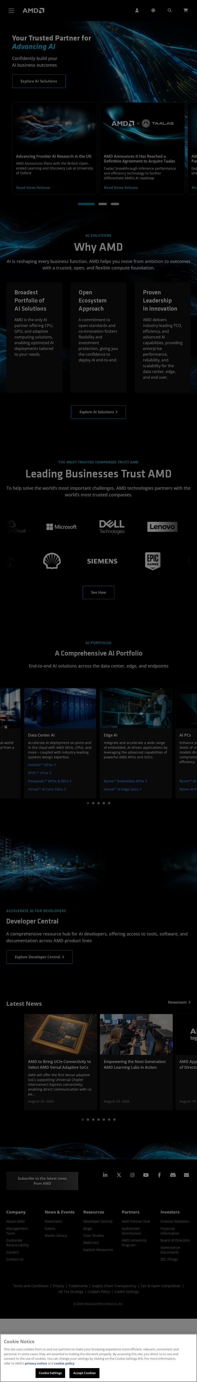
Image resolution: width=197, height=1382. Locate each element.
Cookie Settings (50, 1373)
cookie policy (64, 1363)
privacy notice (36, 1363)
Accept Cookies (84, 1373)
